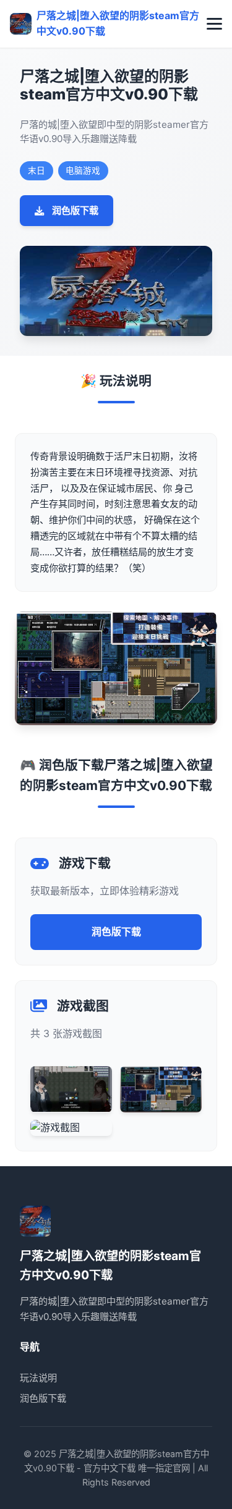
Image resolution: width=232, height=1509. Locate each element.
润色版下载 (75, 210)
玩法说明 (38, 1378)
